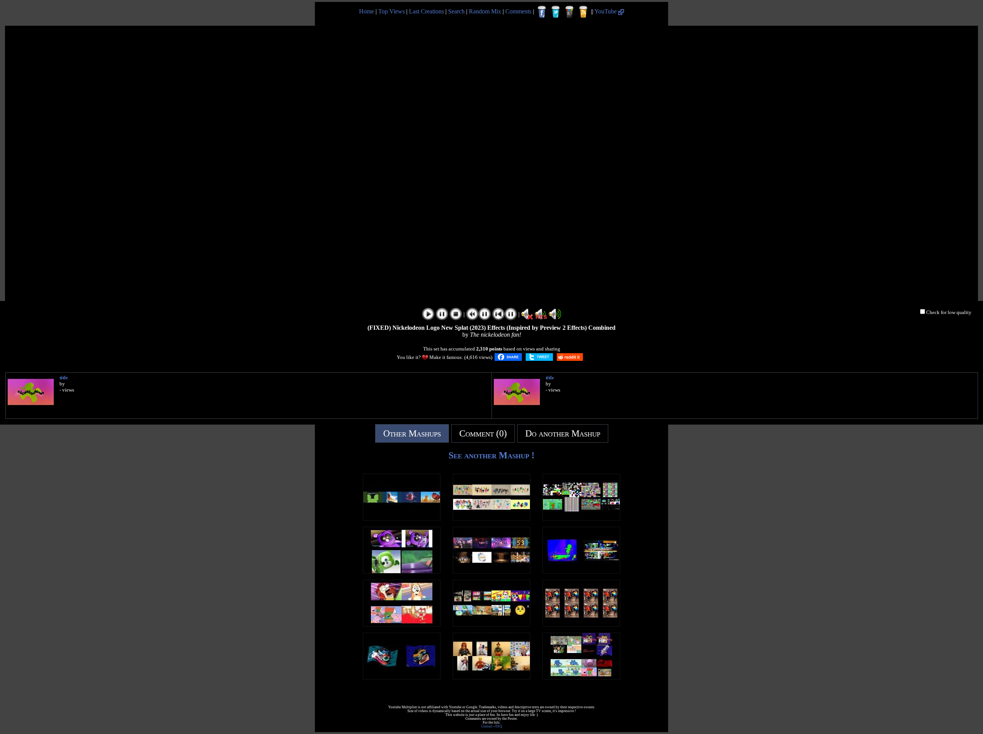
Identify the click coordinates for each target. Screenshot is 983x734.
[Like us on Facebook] (542, 12)
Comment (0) (483, 433)
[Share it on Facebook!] (508, 357)
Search (456, 11)
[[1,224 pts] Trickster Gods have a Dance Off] (581, 624)
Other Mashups (412, 433)
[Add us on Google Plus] (569, 12)
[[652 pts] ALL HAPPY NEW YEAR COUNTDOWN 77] (491, 571)
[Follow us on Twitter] (555, 12)
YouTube (606, 11)
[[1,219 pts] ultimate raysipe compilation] (491, 677)
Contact (487, 726)
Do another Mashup (562, 433)
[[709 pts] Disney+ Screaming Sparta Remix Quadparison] (401, 624)
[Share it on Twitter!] (539, 357)
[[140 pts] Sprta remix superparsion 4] (581, 677)
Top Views (391, 11)
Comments (518, 11)
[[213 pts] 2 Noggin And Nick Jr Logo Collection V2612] (581, 571)
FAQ (498, 726)
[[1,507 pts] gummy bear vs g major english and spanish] (401, 571)
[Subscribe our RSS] (583, 12)
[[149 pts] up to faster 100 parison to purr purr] (491, 624)
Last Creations (426, 11)
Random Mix (485, 11)
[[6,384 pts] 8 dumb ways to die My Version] (491, 518)
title (64, 377)
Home (366, 11)
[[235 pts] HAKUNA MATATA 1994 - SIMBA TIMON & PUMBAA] (401, 518)
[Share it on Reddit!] (570, 357)
